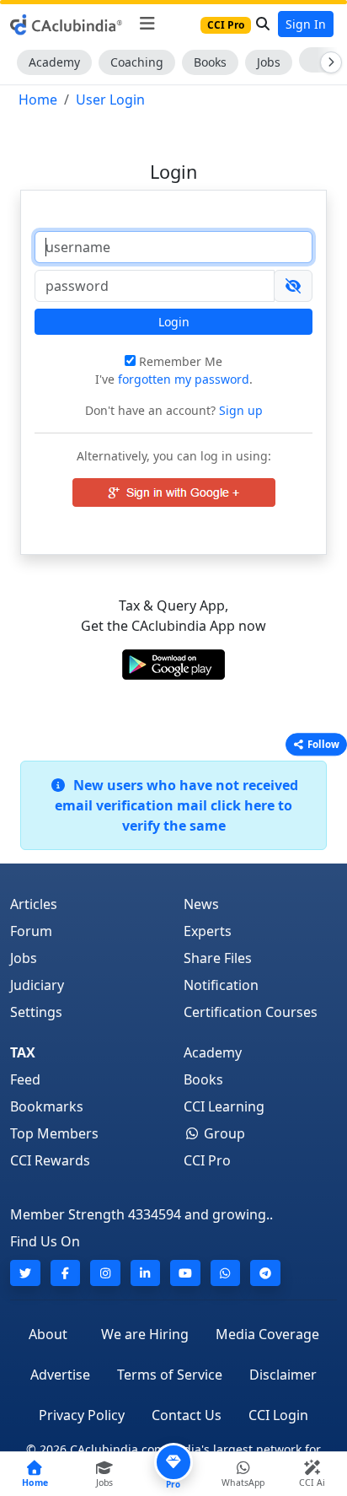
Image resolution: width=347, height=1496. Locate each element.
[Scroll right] (327, 62)
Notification (221, 985)
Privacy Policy (82, 1415)
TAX (22, 1052)
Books (210, 62)
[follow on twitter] (25, 1273)
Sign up (239, 410)
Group (222, 1133)
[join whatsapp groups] (226, 1273)
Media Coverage (267, 1334)
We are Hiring (145, 1334)
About (48, 1334)
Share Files (218, 958)
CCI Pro (207, 1160)
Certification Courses (251, 1012)
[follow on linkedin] (146, 1273)
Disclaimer (283, 1374)
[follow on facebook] (66, 1273)
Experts (208, 931)
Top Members (54, 1133)
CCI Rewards (50, 1160)
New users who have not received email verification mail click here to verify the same (176, 805)
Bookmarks (46, 1106)
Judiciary (37, 985)
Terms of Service (169, 1374)
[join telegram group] (265, 1273)
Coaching (136, 62)
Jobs (268, 62)
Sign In (306, 24)
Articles (33, 904)
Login (174, 322)
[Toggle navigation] (147, 23)
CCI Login (278, 1415)
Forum (31, 931)
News (201, 904)
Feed (25, 1079)
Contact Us (187, 1415)
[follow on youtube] (185, 1273)
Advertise (60, 1374)
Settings (36, 1012)
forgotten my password (183, 379)
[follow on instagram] (105, 1273)
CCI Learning (224, 1106)
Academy (54, 62)
